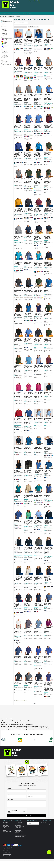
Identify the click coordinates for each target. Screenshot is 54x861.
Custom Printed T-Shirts (19, 826)
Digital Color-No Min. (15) (6, 64)
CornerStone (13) (5, 52)
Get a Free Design (18, 822)
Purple (4, 39)
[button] (39, 2)
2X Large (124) (4, 31)
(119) (5, 41)
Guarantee (5, 823)
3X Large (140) (4, 33)
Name (28, 788)
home (1, 16)
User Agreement (6, 826)
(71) (5, 43)
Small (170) (4, 26)
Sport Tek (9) (4, 57)
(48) (5, 39)
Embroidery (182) (5, 61)
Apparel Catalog (6, 16)
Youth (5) (4, 22)
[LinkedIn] (50, 825)
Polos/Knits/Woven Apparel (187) (8, 21)
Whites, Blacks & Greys (7, 38)
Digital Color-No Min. (28, 45)
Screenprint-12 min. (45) (6, 63)
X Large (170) (4, 30)
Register (34, 0)
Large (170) (4, 29)
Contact (4, 830)
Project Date (29, 793)
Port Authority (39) (5, 56)
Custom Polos (17, 833)
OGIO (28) (4, 53)
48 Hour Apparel (18, 830)
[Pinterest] (46, 823)
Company (9, 788)
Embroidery (16, 44)
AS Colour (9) (4, 50)
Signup (4, 828)
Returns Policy (5, 822)
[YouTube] (50, 823)
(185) (8, 38)
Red (4, 41)
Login (30, 0)
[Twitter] (44, 823)
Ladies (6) (4, 24)
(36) (6, 44)
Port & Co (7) (4, 55)
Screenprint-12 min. (17, 425)
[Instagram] (48, 823)
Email (8, 793)
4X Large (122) (4, 34)
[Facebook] (41, 823)
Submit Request (27, 815)
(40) (5, 42)
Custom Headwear (18, 828)
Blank (15, 46)
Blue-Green (5, 44)
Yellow (4, 42)
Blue (4, 46)
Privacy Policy (5, 825)
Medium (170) (4, 28)
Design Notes (10, 799)
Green (4, 43)
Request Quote (18, 825)
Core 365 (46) (4, 51)
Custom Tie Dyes (18, 827)
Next (35, 703)
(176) (5, 46)
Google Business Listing (7, 831)
